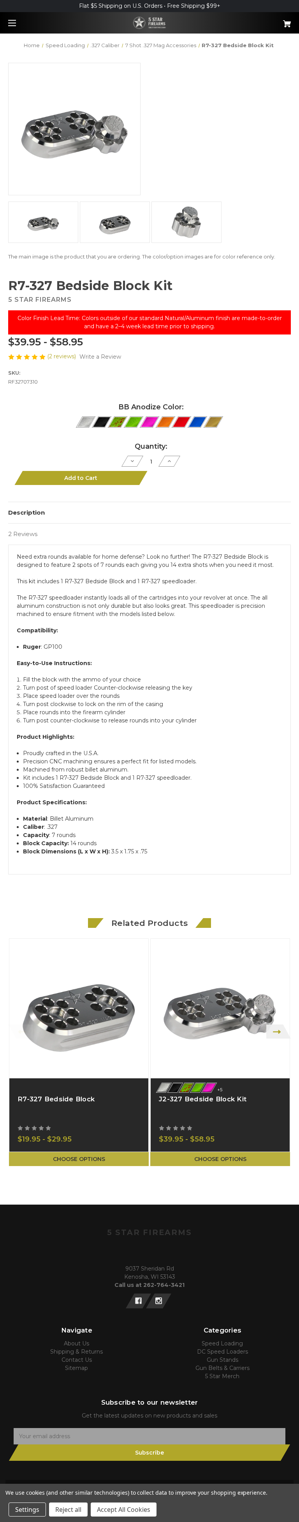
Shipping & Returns (76, 1351)
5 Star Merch (222, 1376)
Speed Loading (222, 1343)
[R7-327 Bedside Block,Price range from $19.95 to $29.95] (78, 1008)
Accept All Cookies (123, 1509)
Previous (20, 1031)
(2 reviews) (62, 356)
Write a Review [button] (100, 356)
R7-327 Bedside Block (56, 1099)
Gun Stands (222, 1359)
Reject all (68, 1509)
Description (26, 512)
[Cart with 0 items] (262, 21)
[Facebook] (138, 1300)
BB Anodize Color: (151, 407)
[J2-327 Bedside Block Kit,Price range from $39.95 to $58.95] (220, 1008)
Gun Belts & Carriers (222, 1368)
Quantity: (151, 446)
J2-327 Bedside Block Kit (202, 1099)
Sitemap (76, 1368)
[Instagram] (159, 1300)
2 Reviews (22, 534)
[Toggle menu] (19, 23)
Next (278, 1031)
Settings (27, 1509)
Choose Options (79, 1159)
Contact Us (77, 1359)
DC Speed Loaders (222, 1351)
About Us (76, 1343)
